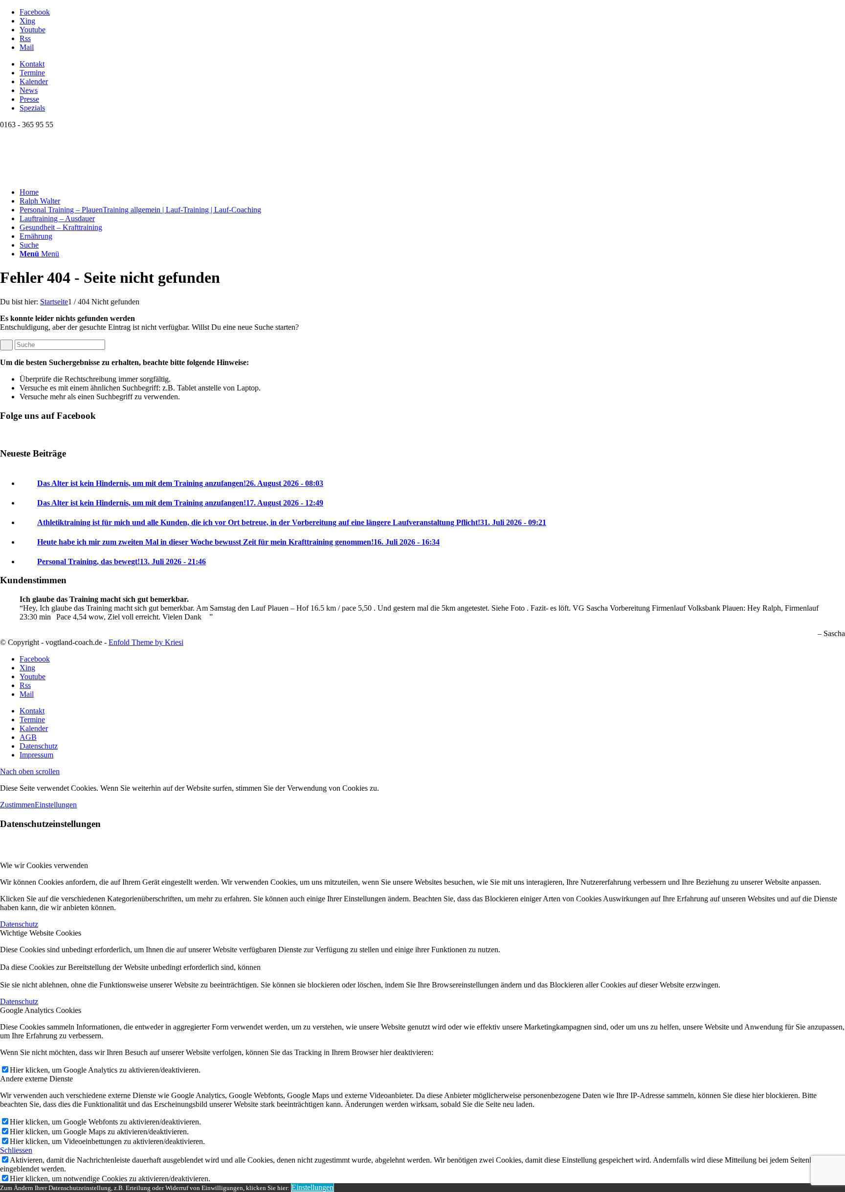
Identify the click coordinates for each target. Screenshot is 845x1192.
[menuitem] (432, 64)
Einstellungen (56, 805)
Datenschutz (19, 924)
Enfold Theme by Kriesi (146, 642)
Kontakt (32, 64)
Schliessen (16, 1150)
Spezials (32, 108)
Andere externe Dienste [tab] (36, 1079)
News (29, 90)
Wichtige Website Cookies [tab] (40, 933)
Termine (32, 73)
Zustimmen (17, 805)
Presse (29, 99)
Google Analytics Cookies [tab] (40, 1010)
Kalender (34, 81)
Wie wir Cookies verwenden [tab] (44, 865)
